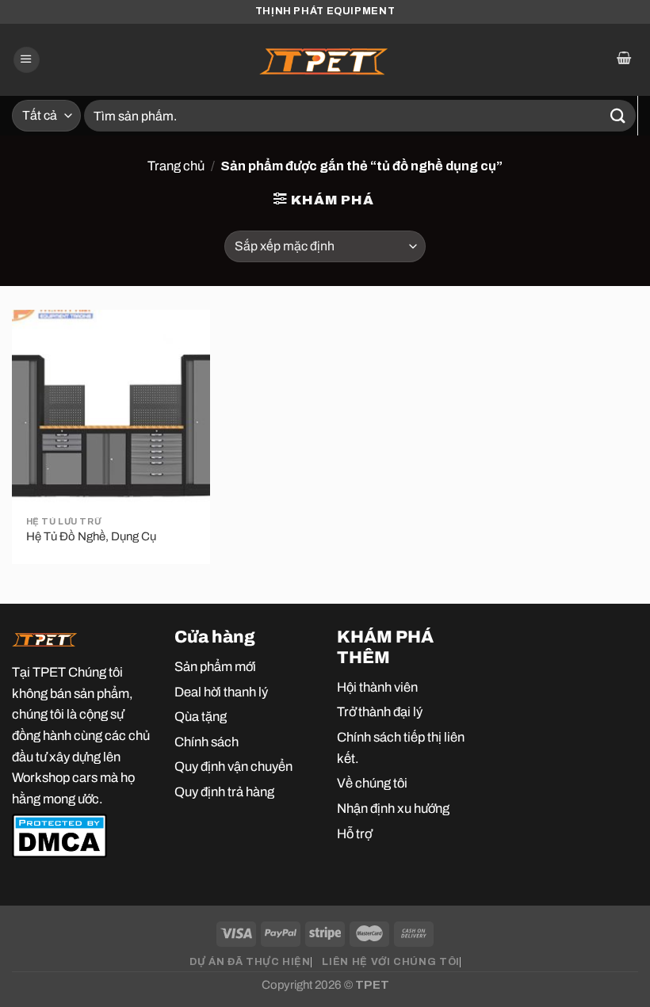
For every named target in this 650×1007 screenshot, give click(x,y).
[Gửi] (618, 115)
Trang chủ (176, 165)
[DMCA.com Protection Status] (59, 834)
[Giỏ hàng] (623, 60)
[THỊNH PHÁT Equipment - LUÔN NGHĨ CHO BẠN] (325, 60)
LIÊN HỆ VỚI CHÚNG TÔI (390, 961)
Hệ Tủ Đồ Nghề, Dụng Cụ (91, 536)
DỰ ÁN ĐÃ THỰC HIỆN (249, 961)
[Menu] (26, 60)
